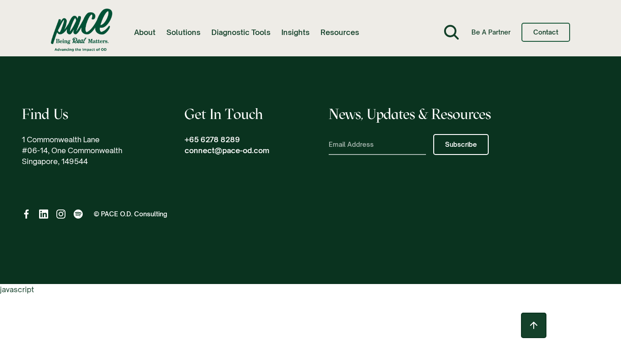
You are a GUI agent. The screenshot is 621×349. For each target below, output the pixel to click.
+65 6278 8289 (212, 139)
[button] (144, 32)
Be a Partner (491, 32)
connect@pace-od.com (227, 150)
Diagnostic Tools (240, 32)
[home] (81, 32)
